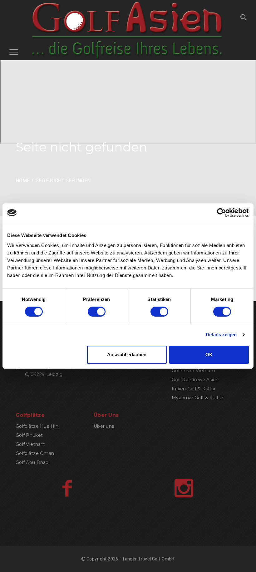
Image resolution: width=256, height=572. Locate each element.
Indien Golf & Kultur (194, 389)
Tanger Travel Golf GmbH (148, 558)
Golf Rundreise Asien (195, 379)
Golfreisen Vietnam (193, 370)
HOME (23, 181)
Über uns (104, 426)
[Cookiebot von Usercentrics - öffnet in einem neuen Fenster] (221, 212)
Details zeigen (221, 334)
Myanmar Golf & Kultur (197, 398)
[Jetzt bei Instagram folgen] (184, 488)
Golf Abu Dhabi (33, 462)
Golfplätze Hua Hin (37, 426)
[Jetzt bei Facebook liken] (67, 488)
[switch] (97, 312)
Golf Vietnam (30, 444)
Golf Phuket (29, 435)
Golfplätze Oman (35, 453)
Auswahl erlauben (126, 354)
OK (209, 354)
